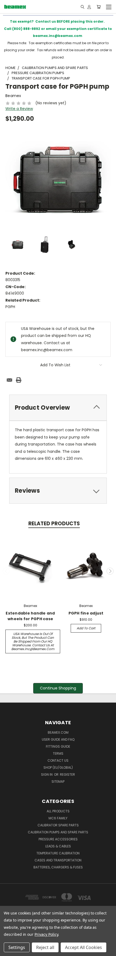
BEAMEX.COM (58, 732)
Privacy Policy (46, 934)
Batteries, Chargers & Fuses (58, 867)
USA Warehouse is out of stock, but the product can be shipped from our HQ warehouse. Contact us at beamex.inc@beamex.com (32, 641)
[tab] (58, 408)
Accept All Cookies (83, 947)
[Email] (9, 380)
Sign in (47, 774)
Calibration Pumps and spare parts (58, 832)
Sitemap (58, 781)
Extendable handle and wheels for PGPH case (30, 616)
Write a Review (19, 108)
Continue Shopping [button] (58, 688)
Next (110, 571)
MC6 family (58, 818)
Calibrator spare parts (58, 825)
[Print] (18, 380)
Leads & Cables (58, 846)
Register (67, 774)
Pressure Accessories (58, 839)
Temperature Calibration (58, 853)
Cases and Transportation (58, 860)
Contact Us (58, 760)
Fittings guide (58, 746)
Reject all (45, 947)
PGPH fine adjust (86, 613)
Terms (58, 753)
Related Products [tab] (54, 523)
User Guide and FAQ (58, 739)
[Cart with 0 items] (98, 7)
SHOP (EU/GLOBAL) (58, 767)
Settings (16, 947)
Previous (6, 571)
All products (58, 811)
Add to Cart (86, 628)
